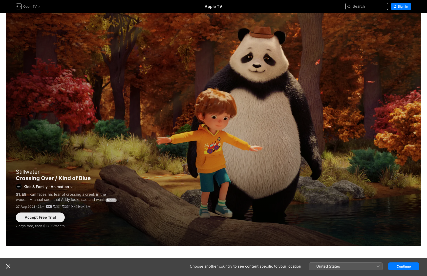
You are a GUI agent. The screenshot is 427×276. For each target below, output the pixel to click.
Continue (404, 266)
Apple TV (213, 6)
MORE (111, 200)
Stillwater (28, 172)
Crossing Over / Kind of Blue (213, 129)
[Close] (8, 266)
